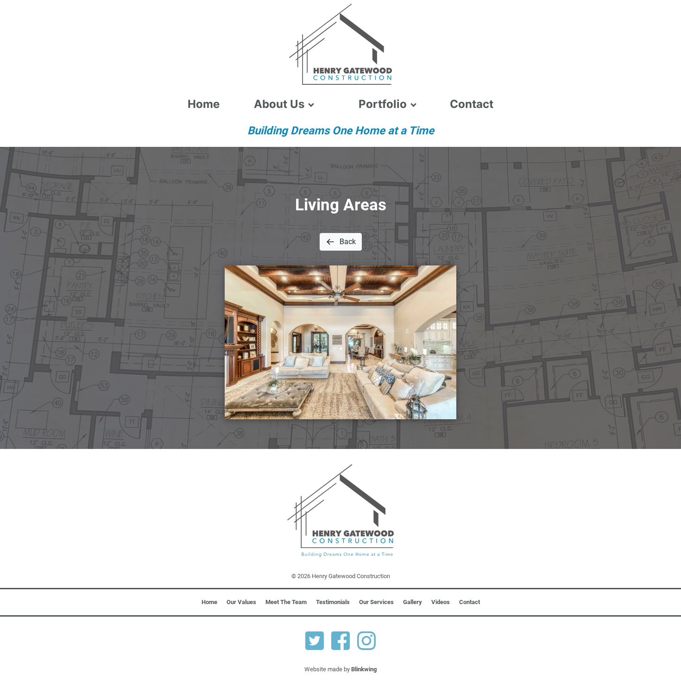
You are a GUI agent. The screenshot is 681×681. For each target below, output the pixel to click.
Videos (440, 602)
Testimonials (333, 602)
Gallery (412, 602)
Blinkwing (364, 669)
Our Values (241, 602)
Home (204, 104)
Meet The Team (286, 602)
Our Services (376, 602)
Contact (471, 104)
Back (348, 241)
